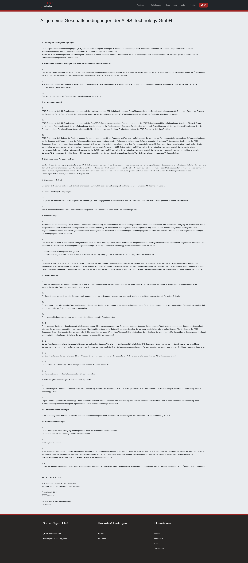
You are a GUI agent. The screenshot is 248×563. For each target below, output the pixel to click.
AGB (156, 544)
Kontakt (193, 5)
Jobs (183, 5)
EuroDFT (102, 534)
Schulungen (156, 5)
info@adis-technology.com (56, 539)
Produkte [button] (141, 5)
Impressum (158, 539)
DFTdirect (102, 539)
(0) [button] (204, 5)
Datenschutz (159, 549)
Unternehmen (171, 5)
